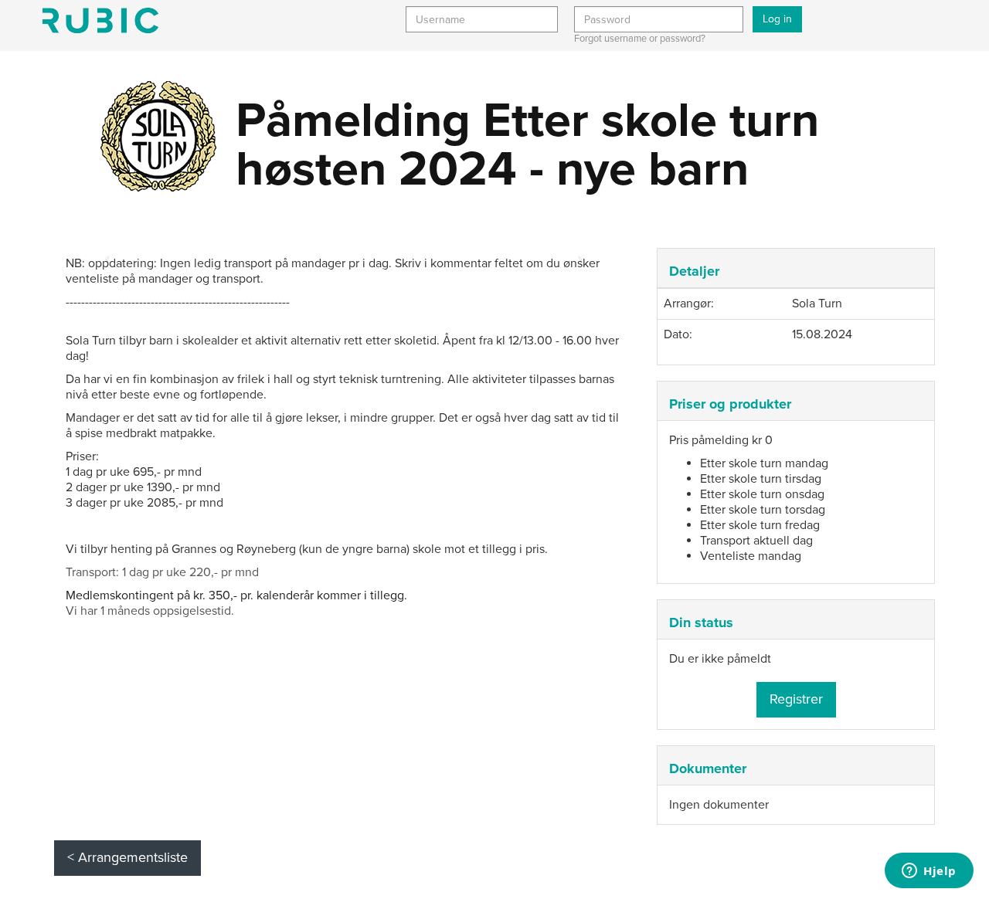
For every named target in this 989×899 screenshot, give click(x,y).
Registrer (796, 698)
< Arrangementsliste (127, 857)
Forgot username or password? (639, 38)
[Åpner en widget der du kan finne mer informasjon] (929, 872)
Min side (100, 20)
